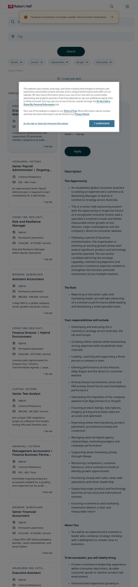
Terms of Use (70, 111)
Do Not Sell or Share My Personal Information (46, 123)
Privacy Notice (82, 114)
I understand (101, 123)
